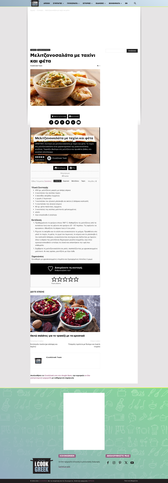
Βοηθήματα (114, 3)
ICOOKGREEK (43, 481)
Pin (73, 168)
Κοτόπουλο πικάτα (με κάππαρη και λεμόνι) (43, 345)
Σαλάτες (47, 181)
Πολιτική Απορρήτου (131, 481)
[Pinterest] (120, 463)
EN (126, 3)
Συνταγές (57, 3)
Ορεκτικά (33, 50)
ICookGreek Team (36, 66)
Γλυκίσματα (72, 3)
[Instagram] (114, 463)
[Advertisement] (84, 29)
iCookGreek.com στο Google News (58, 375)
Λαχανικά (66, 181)
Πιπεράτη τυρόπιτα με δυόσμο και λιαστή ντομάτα (84, 345)
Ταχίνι (83, 181)
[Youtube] (132, 463)
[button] (135, 4)
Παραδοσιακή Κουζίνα (44, 50)
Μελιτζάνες (75, 181)
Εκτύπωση (75, 116)
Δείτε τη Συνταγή (60, 116)
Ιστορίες (87, 3)
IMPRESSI (91, 481)
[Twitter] (126, 463)
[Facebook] (108, 463)
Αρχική (47, 3)
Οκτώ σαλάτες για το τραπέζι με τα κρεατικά (57, 336)
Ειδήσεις (100, 3)
